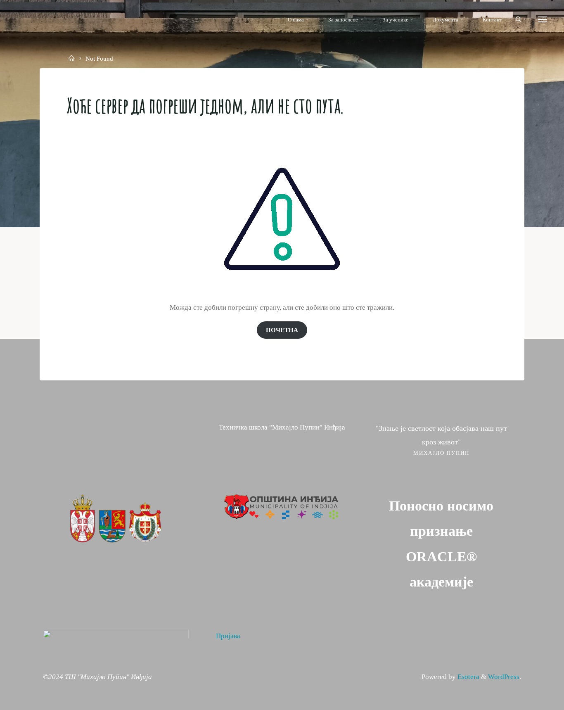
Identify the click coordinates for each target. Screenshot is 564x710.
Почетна (282, 330)
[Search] (518, 20)
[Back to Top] (532, 698)
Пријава (228, 636)
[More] (542, 19)
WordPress (503, 677)
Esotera (467, 677)
